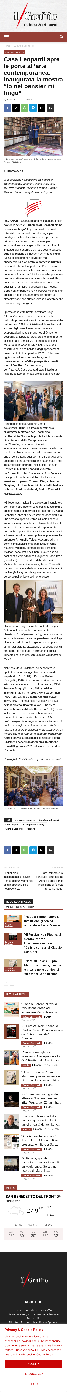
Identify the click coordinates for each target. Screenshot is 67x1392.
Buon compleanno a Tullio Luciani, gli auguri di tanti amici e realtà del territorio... (41, 1120)
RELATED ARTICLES (18, 901)
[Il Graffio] (33, 16)
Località (26, 1065)
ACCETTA (34, 1363)
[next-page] (12, 983)
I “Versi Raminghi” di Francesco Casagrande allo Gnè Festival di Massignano (40, 1056)
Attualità (27, 1129)
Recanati (31, 828)
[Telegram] (33, 108)
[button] (6, 37)
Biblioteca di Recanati (49, 819)
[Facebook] (7, 108)
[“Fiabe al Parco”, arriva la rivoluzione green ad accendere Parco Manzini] (13, 921)
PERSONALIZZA (33, 1373)
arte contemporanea (25, 819)
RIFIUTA (34, 1383)
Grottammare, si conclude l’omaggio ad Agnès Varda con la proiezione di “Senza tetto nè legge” (49, 880)
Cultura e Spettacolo (24, 45)
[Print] (50, 108)
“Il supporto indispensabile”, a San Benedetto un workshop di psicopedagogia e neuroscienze (18, 880)
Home (7, 45)
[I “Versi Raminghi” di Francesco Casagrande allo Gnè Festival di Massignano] (11, 1057)
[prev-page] (6, 983)
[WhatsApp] (24, 108)
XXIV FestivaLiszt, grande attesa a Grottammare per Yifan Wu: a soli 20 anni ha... (41, 1098)
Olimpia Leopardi (14, 828)
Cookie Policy (44, 1354)
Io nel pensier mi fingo (34, 824)
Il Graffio (11, 99)
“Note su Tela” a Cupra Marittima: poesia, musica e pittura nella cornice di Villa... (41, 1076)
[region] (33, 1358)
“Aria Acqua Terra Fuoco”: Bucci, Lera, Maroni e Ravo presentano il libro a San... (40, 1140)
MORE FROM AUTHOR (20, 906)
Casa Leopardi (12, 824)
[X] (16, 108)
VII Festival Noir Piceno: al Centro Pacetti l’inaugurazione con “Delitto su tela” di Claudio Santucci (43, 943)
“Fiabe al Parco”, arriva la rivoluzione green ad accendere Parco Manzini (42, 921)
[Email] (41, 108)
